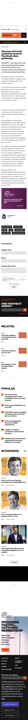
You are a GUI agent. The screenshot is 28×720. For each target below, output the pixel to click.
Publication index (6, 669)
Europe (4, 230)
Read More (20, 206)
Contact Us (4, 658)
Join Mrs (3, 666)
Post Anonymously (15, 284)
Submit (14, 287)
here (3, 698)
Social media (6, 233)
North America (19, 230)
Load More (14, 562)
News (10, 230)
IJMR (16, 665)
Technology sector (18, 233)
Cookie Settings (9, 715)
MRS (9, 29)
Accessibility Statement (19, 661)
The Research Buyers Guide (8, 299)
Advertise (4, 661)
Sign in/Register (15, 29)
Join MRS (5, 650)
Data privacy (18, 227)
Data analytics (6, 227)
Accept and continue (9, 704)
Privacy (17, 658)
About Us (4, 663)
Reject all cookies (10, 710)
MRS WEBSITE (18, 668)
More (25, 450)
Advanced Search (23, 313)
